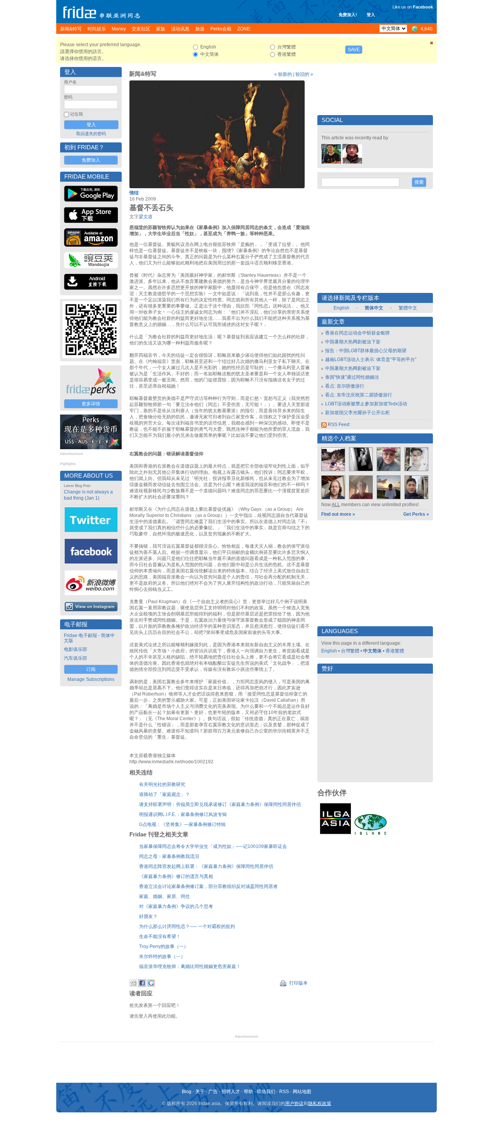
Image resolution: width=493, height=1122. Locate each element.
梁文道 (146, 216)
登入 (371, 14)
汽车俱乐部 (75, 658)
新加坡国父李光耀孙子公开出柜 (357, 412)
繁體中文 (408, 308)
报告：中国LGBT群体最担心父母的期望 (365, 350)
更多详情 (91, 403)
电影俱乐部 (75, 649)
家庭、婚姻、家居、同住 (164, 896)
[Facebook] (142, 985)
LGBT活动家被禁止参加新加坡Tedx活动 (366, 403)
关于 (200, 1091)
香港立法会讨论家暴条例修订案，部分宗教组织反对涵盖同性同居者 (208, 886)
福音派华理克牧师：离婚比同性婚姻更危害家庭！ (190, 966)
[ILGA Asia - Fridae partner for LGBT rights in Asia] (335, 834)
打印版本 (298, 983)
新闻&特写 (142, 74)
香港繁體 (395, 651)
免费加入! (348, 14)
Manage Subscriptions (90, 679)
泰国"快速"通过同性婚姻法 (352, 377)
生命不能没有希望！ (160, 936)
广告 (213, 1091)
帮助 (248, 1091)
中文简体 (372, 651)
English (341, 308)
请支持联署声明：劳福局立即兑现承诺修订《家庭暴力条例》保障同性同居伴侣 (220, 804)
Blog (186, 1091)
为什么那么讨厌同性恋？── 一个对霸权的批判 (187, 926)
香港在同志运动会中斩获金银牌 (357, 333)
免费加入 (91, 160)
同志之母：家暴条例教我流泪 (169, 856)
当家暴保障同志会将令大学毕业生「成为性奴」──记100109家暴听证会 (213, 846)
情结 (134, 193)
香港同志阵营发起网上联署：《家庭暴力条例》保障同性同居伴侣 (206, 866)
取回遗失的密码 (91, 133)
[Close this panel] (432, 44)
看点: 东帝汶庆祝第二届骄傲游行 (358, 395)
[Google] (151, 985)
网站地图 (302, 1091)
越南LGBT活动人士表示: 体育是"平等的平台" (370, 359)
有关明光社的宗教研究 (162, 784)
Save (354, 49)
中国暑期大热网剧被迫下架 (353, 341)
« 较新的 (283, 74)
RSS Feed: (338, 424)
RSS (284, 1091)
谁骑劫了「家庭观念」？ (164, 794)
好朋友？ (148, 916)
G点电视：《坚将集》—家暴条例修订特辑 (182, 824)
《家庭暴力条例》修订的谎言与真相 (176, 876)
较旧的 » (304, 74)
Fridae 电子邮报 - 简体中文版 (89, 638)
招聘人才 (230, 1091)
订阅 (91, 669)
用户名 (70, 82)
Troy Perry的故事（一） (163, 946)
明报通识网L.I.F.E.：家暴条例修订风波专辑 (183, 814)
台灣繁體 (350, 651)
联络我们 (266, 1091)
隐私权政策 (319, 1103)
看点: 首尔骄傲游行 (344, 386)
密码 (68, 97)
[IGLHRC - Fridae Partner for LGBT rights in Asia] (370, 834)
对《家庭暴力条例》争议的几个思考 (176, 906)
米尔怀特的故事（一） (162, 956)
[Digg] (133, 985)
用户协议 (294, 1103)
